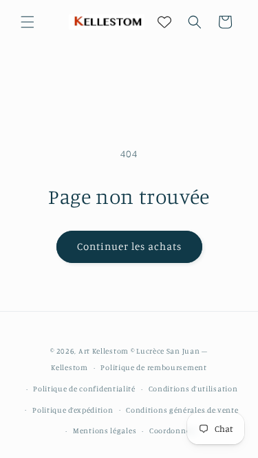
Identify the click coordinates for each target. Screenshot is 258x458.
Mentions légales (104, 430)
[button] (27, 22)
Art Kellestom (103, 351)
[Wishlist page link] (164, 22)
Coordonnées (173, 430)
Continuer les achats (129, 246)
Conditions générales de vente (182, 410)
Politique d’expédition (72, 410)
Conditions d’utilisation (193, 388)
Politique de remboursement (153, 367)
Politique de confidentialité (84, 388)
